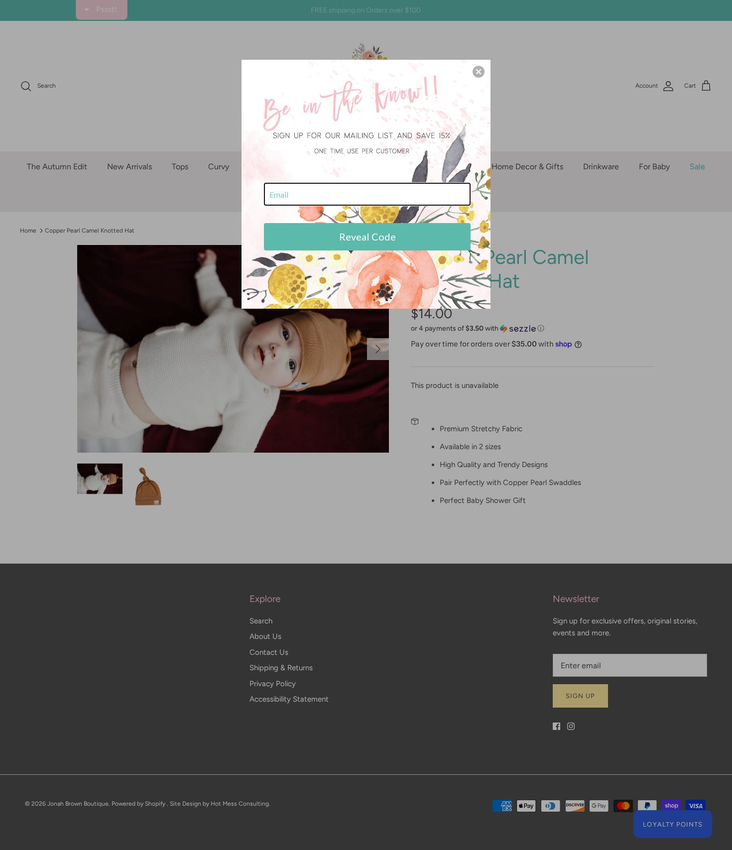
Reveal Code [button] (367, 237)
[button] (479, 72)
